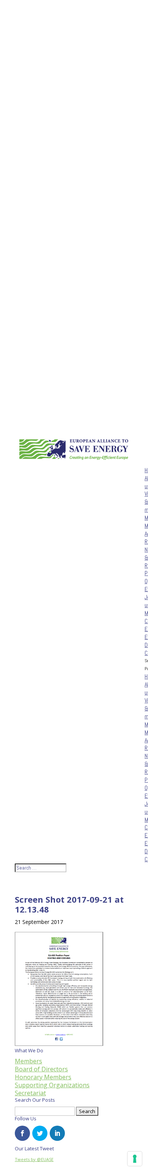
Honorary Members (43, 1077)
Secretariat (30, 1093)
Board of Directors (41, 1069)
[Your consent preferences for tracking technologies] (135, 1158)
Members (28, 1061)
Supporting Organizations (52, 1085)
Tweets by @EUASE (34, 1159)
